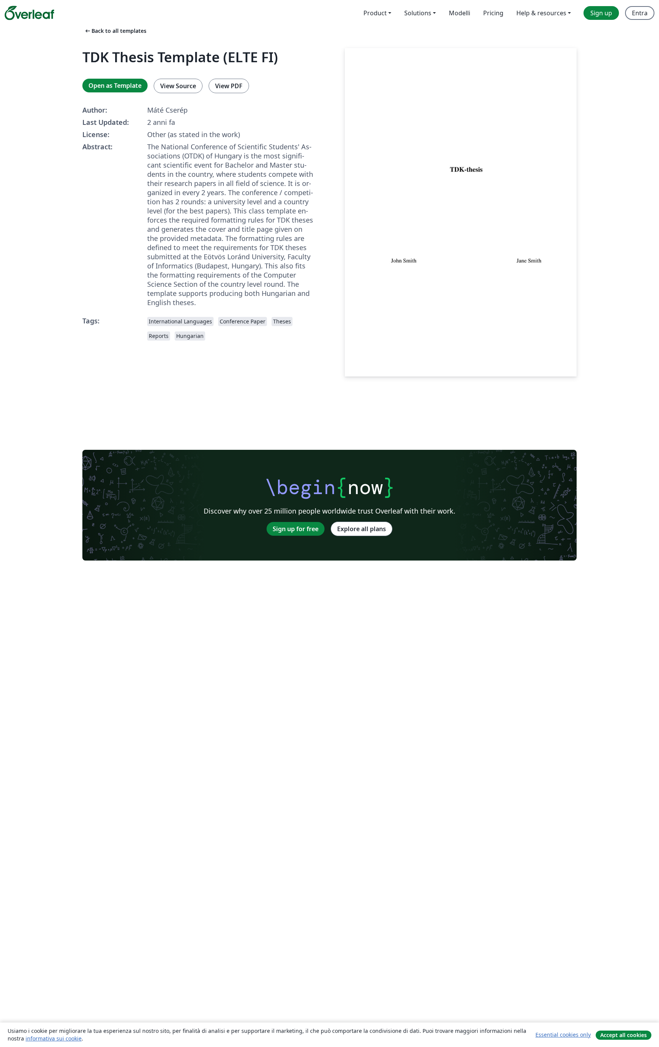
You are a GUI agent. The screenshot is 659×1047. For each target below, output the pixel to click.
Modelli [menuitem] (459, 13)
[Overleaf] (29, 13)
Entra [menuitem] (640, 13)
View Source (178, 86)
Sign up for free (295, 529)
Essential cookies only (563, 1034)
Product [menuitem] (375, 13)
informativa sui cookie (54, 1038)
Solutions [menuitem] (417, 13)
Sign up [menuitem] (601, 13)
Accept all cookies (623, 1035)
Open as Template (114, 85)
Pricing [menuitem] (493, 13)
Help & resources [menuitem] (541, 13)
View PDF (229, 86)
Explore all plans (361, 529)
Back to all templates (115, 30)
